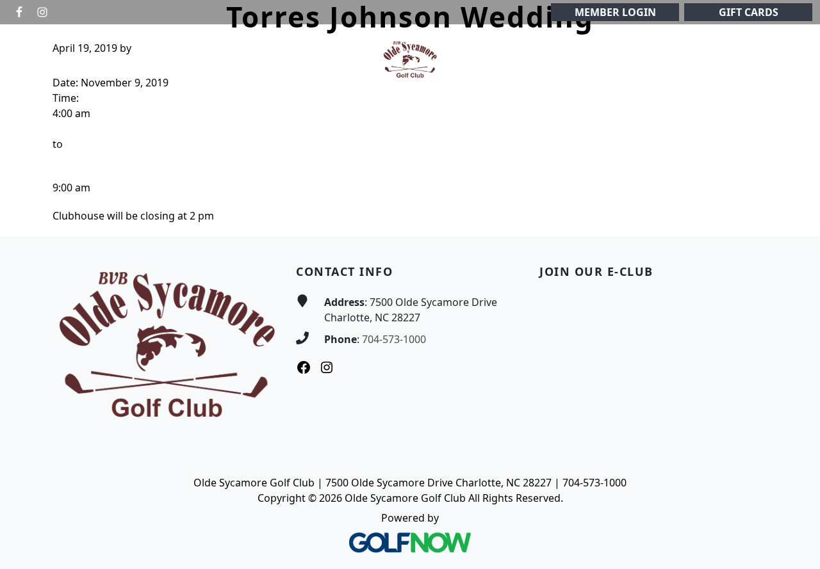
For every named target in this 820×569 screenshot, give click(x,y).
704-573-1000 (394, 339)
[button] (88, 60)
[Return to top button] (795, 212)
